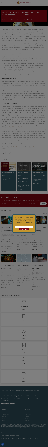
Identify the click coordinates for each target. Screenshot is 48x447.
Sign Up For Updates (24, 229)
